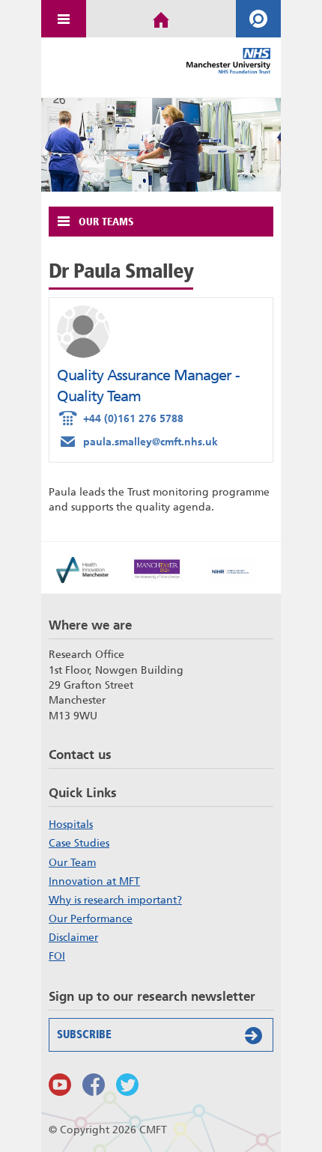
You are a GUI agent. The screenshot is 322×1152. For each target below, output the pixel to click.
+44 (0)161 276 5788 (120, 417)
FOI (57, 956)
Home (161, 19)
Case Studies (79, 843)
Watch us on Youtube (60, 1085)
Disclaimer (73, 937)
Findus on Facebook (94, 1085)
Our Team (72, 862)
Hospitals (71, 824)
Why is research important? (115, 900)
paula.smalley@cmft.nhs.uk (137, 440)
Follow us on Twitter (127, 1085)
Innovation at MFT (94, 881)
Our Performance (91, 918)
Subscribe (84, 1034)
